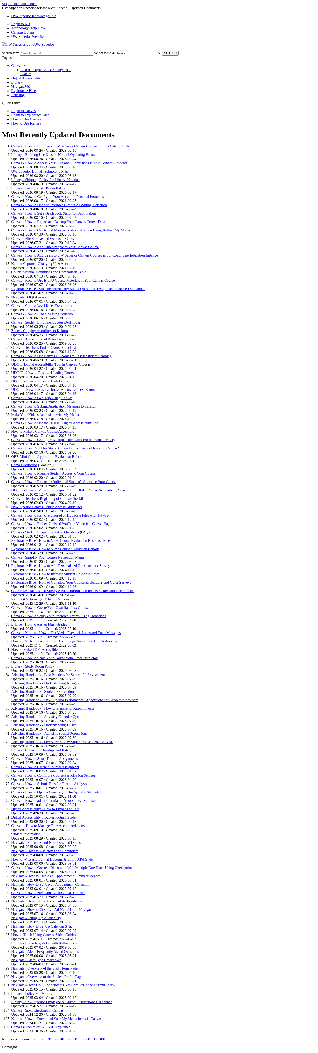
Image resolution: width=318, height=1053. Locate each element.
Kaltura (25, 74)
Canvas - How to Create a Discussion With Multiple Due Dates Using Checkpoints (72, 868)
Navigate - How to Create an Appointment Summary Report (55, 876)
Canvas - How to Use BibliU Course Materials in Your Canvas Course (63, 280)
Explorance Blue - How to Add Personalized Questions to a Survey (60, 566)
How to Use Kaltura (26, 123)
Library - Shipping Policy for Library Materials (45, 180)
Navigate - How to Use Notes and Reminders (44, 851)
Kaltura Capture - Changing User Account (42, 264)
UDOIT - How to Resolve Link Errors (39, 381)
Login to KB (20, 24)
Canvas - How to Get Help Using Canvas (41, 398)
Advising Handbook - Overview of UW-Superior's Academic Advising (63, 742)
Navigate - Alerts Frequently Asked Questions (45, 952)
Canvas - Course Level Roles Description (41, 306)
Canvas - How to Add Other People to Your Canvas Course (55, 247)
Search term (10, 53)
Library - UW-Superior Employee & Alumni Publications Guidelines (61, 1002)
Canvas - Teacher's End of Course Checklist (43, 348)
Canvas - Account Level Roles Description (42, 339)
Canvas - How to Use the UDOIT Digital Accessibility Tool (55, 423)
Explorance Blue (23, 91)
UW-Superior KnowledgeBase (33, 16)
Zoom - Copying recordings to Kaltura (39, 331)
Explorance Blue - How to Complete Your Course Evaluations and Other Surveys (71, 582)
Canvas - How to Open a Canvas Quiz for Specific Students (55, 792)
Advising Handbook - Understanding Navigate (45, 683)
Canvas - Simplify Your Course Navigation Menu (47, 557)
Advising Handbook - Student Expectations (43, 691)
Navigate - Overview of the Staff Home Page (44, 968)
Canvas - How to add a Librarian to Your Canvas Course (53, 801)
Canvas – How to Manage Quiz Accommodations (48, 826)
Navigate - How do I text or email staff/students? (46, 901)
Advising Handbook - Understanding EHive (43, 725)
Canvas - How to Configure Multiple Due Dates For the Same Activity (63, 440)
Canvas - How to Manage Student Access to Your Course (53, 473)
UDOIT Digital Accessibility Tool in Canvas (44, 364)
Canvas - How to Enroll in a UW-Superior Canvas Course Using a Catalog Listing (71, 146)
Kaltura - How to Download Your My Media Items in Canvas (56, 1019)
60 (75, 1039)
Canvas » (18, 66)
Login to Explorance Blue (30, 115)
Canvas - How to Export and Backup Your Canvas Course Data (58, 222)
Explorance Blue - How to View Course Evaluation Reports (55, 549)
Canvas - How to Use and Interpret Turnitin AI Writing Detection (59, 205)
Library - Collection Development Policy (41, 750)
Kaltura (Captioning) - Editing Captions (40, 599)
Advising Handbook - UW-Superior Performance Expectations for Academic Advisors (74, 700)
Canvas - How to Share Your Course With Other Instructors (54, 658)
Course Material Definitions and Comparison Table (48, 272)
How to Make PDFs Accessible (34, 650)
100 (102, 1039)
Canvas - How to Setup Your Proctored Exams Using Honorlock (58, 616)
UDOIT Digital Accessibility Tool (45, 70)
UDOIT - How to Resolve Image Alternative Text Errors (53, 389)
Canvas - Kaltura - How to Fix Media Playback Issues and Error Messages (66, 633)
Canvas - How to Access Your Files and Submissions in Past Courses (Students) (69, 163)
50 (69, 1039)
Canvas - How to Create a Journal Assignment (45, 767)
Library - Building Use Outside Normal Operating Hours (53, 155)
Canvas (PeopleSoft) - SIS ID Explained (41, 1027)
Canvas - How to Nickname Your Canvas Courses (48, 893)
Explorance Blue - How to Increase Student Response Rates (55, 574)
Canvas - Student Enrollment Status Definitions (46, 322)
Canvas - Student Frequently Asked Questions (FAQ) (50, 532)
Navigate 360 (21, 297)
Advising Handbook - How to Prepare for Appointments (52, 708)
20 (49, 1039)
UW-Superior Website (27, 36)
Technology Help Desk (28, 28)
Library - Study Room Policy (32, 666)
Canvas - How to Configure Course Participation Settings (53, 775)
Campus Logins (22, 32)
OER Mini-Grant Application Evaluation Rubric (46, 457)
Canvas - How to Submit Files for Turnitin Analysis (49, 784)
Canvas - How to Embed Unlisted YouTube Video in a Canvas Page (61, 524)
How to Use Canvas (26, 119)
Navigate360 (20, 87)
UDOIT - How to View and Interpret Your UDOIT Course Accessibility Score (69, 490)
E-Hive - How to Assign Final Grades (39, 624)
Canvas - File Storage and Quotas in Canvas (43, 238)
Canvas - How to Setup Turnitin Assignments (44, 759)
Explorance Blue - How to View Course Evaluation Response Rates (61, 540)
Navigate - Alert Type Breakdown (36, 960)
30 (56, 1039)
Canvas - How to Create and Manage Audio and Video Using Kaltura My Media (70, 230)
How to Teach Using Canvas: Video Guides (43, 935)
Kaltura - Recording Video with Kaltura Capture (46, 943)
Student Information (26, 834)
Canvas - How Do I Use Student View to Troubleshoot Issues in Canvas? (65, 448)
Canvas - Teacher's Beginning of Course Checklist (48, 499)
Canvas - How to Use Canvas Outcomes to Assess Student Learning (61, 356)
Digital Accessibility (26, 78)
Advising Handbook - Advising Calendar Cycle (46, 717)
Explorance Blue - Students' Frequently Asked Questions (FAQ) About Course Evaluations (78, 289)
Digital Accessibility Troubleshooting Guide (43, 817)
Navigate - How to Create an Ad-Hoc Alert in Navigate (51, 910)
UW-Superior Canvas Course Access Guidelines (46, 507)
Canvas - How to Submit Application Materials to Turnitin (53, 406)
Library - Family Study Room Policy (38, 188)
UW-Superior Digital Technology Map (39, 171)
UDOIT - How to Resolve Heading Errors (42, 373)
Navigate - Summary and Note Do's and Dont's (46, 842)
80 (88, 1039)
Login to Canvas (23, 111)
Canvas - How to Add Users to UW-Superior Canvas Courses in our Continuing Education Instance (84, 255)
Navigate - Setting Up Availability (36, 918)
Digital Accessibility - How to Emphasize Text (45, 809)
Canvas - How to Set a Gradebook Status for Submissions (53, 213)
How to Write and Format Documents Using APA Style (52, 859)
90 (95, 1039)
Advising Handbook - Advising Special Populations (49, 733)
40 (62, 1039)
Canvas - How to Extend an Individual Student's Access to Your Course (63, 482)
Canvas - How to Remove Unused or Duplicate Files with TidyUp (60, 515)
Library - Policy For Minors (31, 993)
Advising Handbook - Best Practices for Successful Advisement (58, 675)
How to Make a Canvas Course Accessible (42, 431)
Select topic (102, 53)
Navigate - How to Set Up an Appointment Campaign (50, 884)
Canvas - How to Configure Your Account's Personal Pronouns (57, 197)
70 (82, 1039)
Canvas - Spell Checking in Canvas (37, 1010)
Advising (18, 95)
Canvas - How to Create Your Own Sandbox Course (49, 608)
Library (16, 82)
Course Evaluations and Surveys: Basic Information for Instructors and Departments (72, 591)
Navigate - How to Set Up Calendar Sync (41, 926)
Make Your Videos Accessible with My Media (45, 415)
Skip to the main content (19, 4)
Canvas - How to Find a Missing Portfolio (42, 314)
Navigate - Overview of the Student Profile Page (46, 977)
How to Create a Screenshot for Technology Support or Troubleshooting (64, 641)
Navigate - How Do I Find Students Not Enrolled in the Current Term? (63, 985)
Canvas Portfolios (24, 465)
